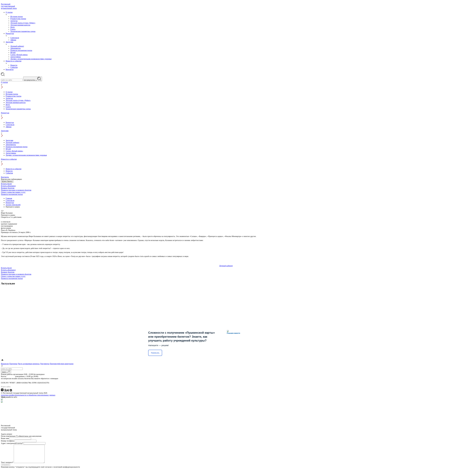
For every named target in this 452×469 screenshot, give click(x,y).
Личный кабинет (12, 142)
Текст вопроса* (7, 462)
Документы (44, 364)
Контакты (5, 177)
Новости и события (9, 159)
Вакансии (5, 364)
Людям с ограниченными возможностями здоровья (26, 155)
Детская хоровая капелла (16, 102)
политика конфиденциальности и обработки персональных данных (28, 395)
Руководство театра (13, 96)
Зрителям (4, 131)
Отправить (5, 465)
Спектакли (10, 125)
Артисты (9, 98)
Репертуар (5, 113)
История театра (12, 94)
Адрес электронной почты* (12, 443)
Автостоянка (11, 153)
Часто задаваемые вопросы (29, 364)
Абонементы (11, 145)
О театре (4, 82)
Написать (155, 353)
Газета (8, 107)
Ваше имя (5, 438)
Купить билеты (7, 181)
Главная (9, 198)
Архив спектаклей (13, 205)
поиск (4, 372)
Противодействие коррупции (61, 364)
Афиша (8, 127)
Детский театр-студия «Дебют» (18, 100)
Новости (9, 171)
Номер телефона (7, 441)
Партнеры (13, 364)
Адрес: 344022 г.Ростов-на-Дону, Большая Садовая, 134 (23, 381)
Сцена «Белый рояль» (14, 151)
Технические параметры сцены (18, 109)
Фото (8, 105)
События (9, 173)
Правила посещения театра (16, 147)
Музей (8, 149)
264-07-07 (11, 376)
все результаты (30, 80)
